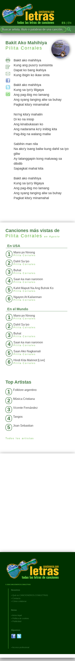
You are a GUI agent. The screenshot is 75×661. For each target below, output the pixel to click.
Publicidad (16, 621)
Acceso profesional (20, 647)
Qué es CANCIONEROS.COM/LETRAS (30, 595)
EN (69, 22)
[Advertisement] (37, 505)
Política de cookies (20, 618)
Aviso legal (17, 615)
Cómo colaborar (19, 601)
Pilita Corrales (23, 47)
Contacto (16, 598)
